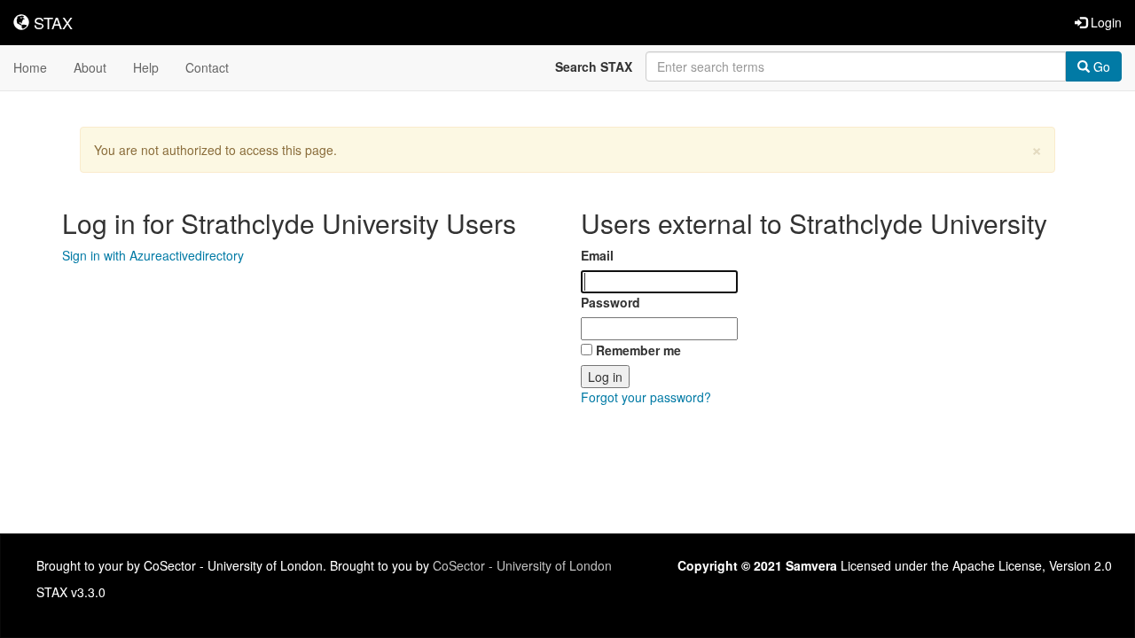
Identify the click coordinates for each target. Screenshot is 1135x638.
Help (146, 67)
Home (30, 67)
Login (1104, 22)
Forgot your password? (646, 397)
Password (610, 302)
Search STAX (593, 66)
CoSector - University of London (522, 565)
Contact (207, 67)
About (90, 67)
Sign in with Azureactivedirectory (153, 255)
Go (1100, 66)
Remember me (638, 350)
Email (597, 255)
